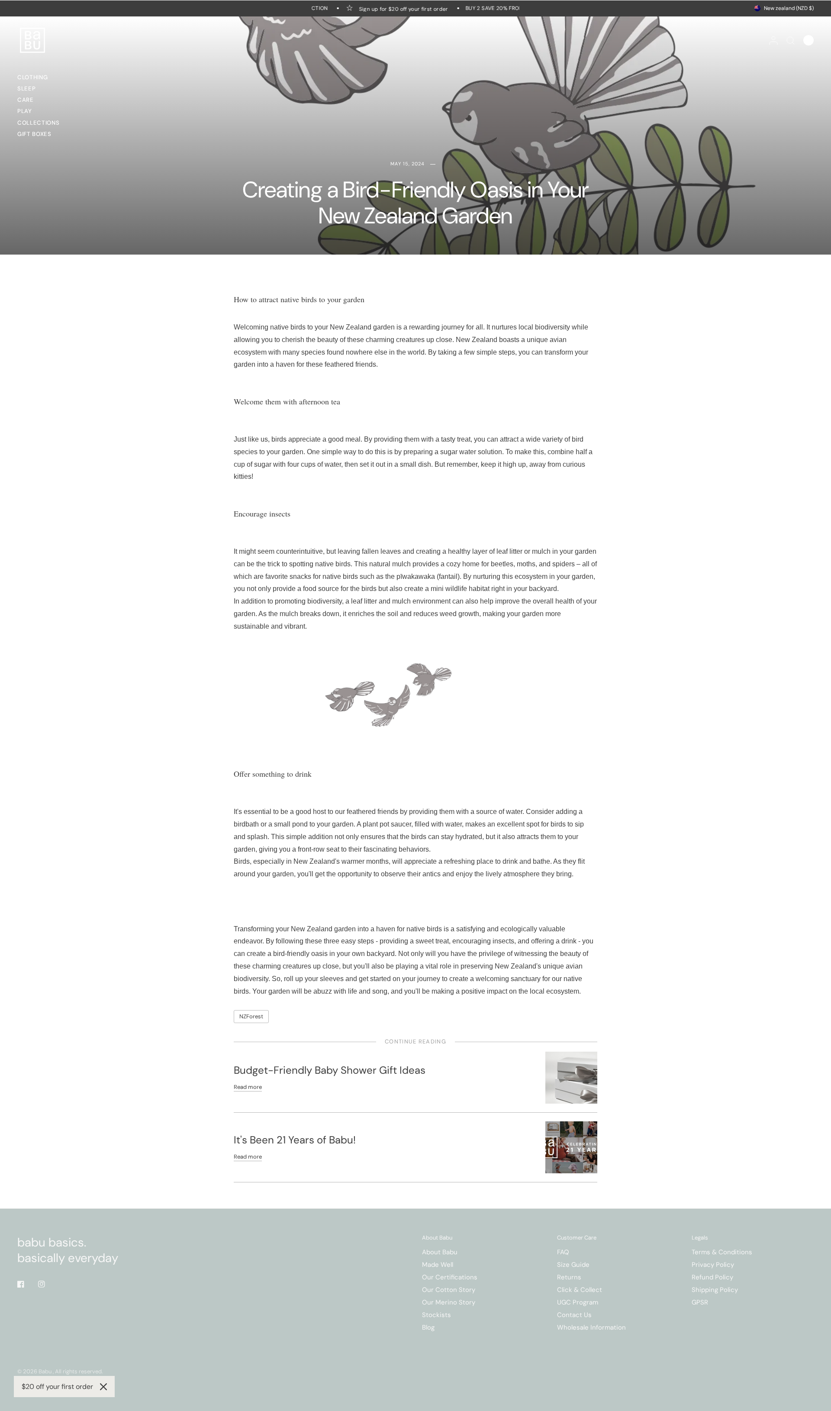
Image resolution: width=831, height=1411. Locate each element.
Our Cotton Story (448, 1289)
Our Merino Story (448, 1302)
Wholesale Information (591, 1327)
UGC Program (577, 1302)
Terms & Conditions (722, 1252)
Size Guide (573, 1264)
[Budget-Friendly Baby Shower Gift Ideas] (571, 1077)
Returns (569, 1277)
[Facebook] (26, 1284)
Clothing (32, 77)
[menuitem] (40, 78)
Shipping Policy (715, 1289)
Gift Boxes (34, 134)
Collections (38, 122)
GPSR (700, 1302)
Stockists (436, 1315)
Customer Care (576, 1237)
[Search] (790, 40)
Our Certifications (449, 1277)
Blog (428, 1327)
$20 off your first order (57, 1386)
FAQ (563, 1252)
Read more (248, 1087)
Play (24, 111)
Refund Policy (712, 1277)
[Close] (103, 1386)
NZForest (251, 1016)
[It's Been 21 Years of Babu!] (571, 1147)
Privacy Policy (713, 1264)
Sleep (26, 88)
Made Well (437, 1264)
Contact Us (574, 1315)
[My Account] (773, 40)
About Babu (437, 1237)
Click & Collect (579, 1289)
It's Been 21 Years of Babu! (295, 1139)
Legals (700, 1237)
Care (25, 99)
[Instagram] (47, 1284)
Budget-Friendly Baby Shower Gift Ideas (329, 1070)
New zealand (789, 8)
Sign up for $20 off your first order (395, 9)
